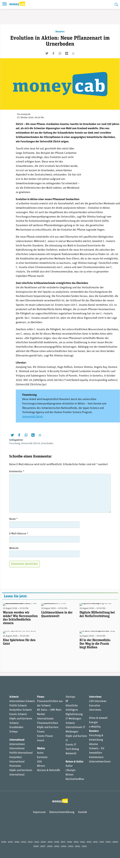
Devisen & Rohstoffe (48, 770)
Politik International (21, 753)
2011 (102, 842)
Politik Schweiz (18, 705)
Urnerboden (47, 443)
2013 (89, 842)
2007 (42, 846)
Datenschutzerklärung (61, 812)
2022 (30, 842)
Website (14, 548)
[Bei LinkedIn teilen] (66, 53)
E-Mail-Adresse (18, 533)
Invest (40, 740)
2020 (43, 842)
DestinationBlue (75, 779)
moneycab (25, 114)
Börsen (41, 766)
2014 (82, 842)
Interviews (95, 697)
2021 (36, 842)
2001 (84, 846)
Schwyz (13, 731)
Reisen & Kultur (74, 761)
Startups (70, 697)
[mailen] (73, 53)
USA (39, 761)
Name (13, 519)
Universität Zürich (32, 416)
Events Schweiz (18, 714)
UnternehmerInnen (100, 761)
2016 (69, 842)
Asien (40, 753)
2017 (63, 842)
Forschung (14, 443)
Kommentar (16, 471)
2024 (17, 842)
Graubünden (16, 727)
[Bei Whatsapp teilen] (60, 53)
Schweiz (14, 697)
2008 (35, 846)
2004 (63, 846)
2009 (115, 842)
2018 (56, 842)
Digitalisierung (74, 714)
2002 (77, 846)
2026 (3, 842)
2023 (23, 842)
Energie (93, 722)
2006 (49, 846)
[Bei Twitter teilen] (47, 53)
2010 (108, 842)
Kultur (69, 766)
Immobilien (95, 753)
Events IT (71, 744)
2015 (76, 842)
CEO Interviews (98, 701)
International (16, 740)
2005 (56, 846)
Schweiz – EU (96, 748)
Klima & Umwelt (98, 718)
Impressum (39, 812)
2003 (70, 846)
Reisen (69, 774)
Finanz (40, 697)
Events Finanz (45, 736)
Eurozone (42, 757)
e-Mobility (95, 727)
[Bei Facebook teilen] (53, 53)
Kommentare (96, 757)
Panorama (15, 766)
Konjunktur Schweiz (20, 710)
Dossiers (60, 31)
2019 (50, 842)
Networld (71, 753)
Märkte (41, 748)
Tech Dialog (72, 749)
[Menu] (4, 4)
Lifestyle (70, 770)
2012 (95, 842)
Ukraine (93, 744)
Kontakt (82, 812)
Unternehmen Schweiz (22, 701)
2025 (10, 842)
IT (67, 701)
